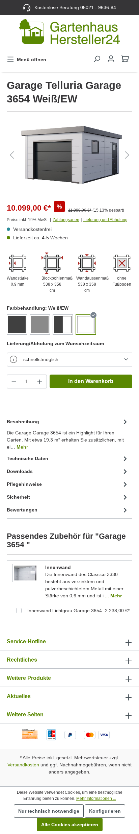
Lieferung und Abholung (105, 219)
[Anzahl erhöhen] (40, 381)
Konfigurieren (105, 811)
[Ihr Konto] (111, 58)
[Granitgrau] (17, 324)
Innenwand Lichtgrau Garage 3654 (64, 610)
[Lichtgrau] (40, 324)
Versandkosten (23, 764)
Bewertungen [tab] (22, 510)
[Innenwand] (25, 572)
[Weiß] (63, 324)
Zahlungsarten (66, 219)
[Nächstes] (127, 155)
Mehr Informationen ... (96, 798)
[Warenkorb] (125, 58)
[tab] (68, 433)
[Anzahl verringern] (14, 381)
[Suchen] (97, 58)
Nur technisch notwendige (48, 811)
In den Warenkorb (90, 381)
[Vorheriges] (12, 155)
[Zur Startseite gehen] (69, 33)
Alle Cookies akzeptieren (69, 824)
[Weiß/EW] (86, 324)
